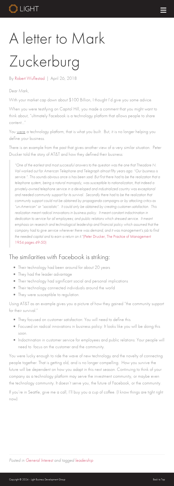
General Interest (39, 460)
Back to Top (159, 479)
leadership (84, 460)
